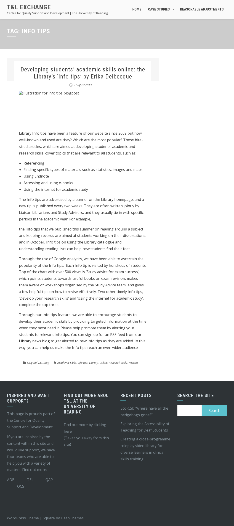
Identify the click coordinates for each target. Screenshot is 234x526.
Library (93, 363)
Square (49, 518)
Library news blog (34, 340)
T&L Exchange (29, 7)
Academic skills (66, 363)
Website (133, 363)
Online (103, 363)
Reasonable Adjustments (202, 9)
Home (136, 9)
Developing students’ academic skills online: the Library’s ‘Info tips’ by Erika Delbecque (83, 73)
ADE (10, 479)
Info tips (39, 133)
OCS (20, 486)
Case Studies (159, 9)
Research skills (118, 363)
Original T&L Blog (38, 363)
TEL (30, 479)
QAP (49, 479)
